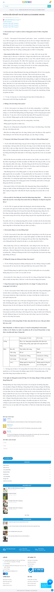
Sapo (36, 590)
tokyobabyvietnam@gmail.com (11, 571)
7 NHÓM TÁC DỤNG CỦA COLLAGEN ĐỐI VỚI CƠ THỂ (18, 522)
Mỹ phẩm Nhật (6, 472)
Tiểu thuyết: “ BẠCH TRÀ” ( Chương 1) (11, 26)
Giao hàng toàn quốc (10, 548)
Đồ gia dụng (5, 474)
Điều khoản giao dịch (7, 581)
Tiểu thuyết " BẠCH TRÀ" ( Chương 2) (10, 25)
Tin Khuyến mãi (27, 519)
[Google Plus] (6, 574)
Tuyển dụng (30, 566)
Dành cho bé (6, 465)
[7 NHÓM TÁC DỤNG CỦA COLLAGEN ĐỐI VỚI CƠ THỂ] (5, 523)
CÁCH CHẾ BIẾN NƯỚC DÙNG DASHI (15, 531)
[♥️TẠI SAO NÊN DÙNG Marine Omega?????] (5, 490)
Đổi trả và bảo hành (32, 583)
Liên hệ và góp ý (31, 564)
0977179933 (7, 569)
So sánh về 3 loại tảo (7, 21)
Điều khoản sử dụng (7, 579)
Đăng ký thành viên (32, 585)
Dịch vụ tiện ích (6, 583)
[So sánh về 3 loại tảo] (5, 496)
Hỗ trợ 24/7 (24, 548)
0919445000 (27, 550)
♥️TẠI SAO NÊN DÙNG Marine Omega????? (12, 19)
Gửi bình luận (8, 458)
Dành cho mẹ (6, 467)
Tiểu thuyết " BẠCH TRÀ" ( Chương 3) (10, 23)
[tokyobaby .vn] (27, 2)
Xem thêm (27, 515)
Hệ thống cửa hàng (32, 562)
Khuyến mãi (5, 478)
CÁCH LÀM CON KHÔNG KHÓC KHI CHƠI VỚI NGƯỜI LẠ (18, 536)
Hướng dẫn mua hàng (32, 579)
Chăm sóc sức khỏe (7, 480)
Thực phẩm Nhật (7, 469)
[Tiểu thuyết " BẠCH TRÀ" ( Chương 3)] (5, 503)
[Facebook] (4, 574)
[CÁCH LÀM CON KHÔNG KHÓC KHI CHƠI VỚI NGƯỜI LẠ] (5, 538)
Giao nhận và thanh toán (33, 581)
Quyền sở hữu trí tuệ (7, 585)
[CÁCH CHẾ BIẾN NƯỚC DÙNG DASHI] (5, 533)
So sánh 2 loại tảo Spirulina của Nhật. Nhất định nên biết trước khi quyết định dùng (24, 526)
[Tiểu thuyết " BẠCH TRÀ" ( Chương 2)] (5, 510)
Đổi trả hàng (41, 548)
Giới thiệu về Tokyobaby (33, 560)
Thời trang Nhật (6, 476)
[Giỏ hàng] (50, 2)
